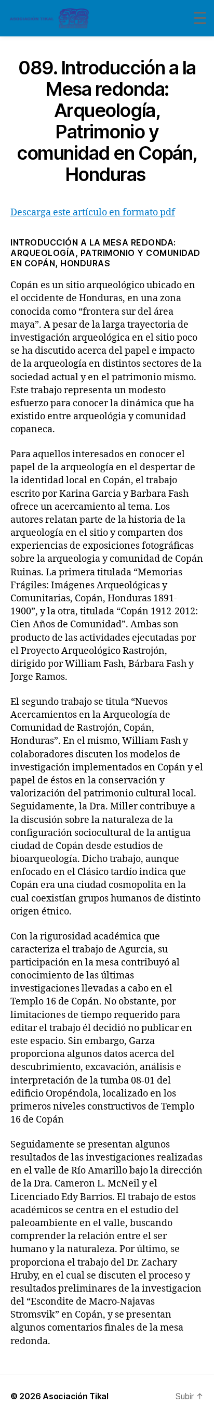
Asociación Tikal (76, 1396)
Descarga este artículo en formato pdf (92, 212)
